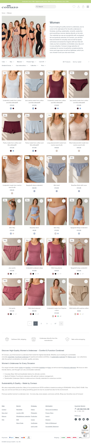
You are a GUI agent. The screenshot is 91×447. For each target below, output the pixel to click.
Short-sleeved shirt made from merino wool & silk (79, 144)
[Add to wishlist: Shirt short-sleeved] (41, 281)
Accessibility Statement (52, 426)
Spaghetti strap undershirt (34, 185)
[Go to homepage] (17, 6)
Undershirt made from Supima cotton (56, 309)
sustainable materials (58, 357)
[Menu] (87, 6)
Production (34, 416)
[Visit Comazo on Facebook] (76, 419)
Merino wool (72, 357)
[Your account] (78, 6)
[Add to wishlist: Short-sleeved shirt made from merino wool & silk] (86, 116)
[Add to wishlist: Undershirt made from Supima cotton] (63, 281)
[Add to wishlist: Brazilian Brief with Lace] (86, 158)
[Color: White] (13, 274)
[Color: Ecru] (80, 314)
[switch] (85, 436)
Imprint (47, 416)
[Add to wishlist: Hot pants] (19, 281)
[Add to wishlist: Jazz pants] (19, 241)
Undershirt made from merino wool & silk (12, 186)
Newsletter (19, 409)
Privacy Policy (49, 413)
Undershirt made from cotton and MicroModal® (12, 101)
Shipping (48, 419)
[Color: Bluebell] (34, 233)
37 (55, 323)
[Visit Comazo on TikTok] (87, 419)
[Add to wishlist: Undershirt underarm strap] (41, 241)
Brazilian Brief (34, 227)
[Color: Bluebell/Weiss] (11, 233)
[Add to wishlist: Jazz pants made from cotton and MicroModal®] (41, 73)
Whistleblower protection (23, 416)
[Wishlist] (74, 6)
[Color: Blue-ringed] (34, 191)
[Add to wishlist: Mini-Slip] (19, 201)
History (33, 409)
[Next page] (61, 323)
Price (42, 65)
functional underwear (22, 357)
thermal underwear (70, 367)
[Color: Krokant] (53, 316)
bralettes (42, 367)
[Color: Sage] (58, 316)
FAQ (3, 419)
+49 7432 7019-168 (83, 409)
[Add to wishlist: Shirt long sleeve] (63, 241)
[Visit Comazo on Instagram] (80, 419)
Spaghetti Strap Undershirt (79, 227)
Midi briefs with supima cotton (79, 308)
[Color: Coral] (55, 316)
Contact (4, 409)
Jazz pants (12, 268)
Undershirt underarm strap (34, 268)
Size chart (4, 413)
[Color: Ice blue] (11, 108)
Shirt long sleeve (56, 268)
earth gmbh (34, 426)
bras (49, 367)
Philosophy (34, 413)
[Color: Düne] (56, 151)
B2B (17, 419)
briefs (21, 367)
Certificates (34, 423)
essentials (11, 357)
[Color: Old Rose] (8, 274)
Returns (4, 416)
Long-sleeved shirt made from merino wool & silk (56, 144)
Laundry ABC (20, 413)
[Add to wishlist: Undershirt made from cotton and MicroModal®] (19, 73)
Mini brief (57, 185)
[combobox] (46, 6)
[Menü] (88, 425)
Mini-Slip (12, 227)
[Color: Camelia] (13, 233)
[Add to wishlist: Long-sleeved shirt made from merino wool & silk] (63, 116)
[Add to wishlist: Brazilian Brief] (41, 201)
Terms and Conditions (52, 409)
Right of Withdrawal (51, 423)
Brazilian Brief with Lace (79, 185)
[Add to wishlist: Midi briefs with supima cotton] (86, 281)
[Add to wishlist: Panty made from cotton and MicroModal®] (19, 116)
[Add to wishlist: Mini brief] (63, 158)
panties (28, 367)
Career (33, 419)
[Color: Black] (11, 274)
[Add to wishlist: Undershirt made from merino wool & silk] (19, 158)
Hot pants (12, 308)
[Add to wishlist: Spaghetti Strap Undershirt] (86, 201)
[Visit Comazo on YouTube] (83, 419)
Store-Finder (19, 423)
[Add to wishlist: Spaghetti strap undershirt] (41, 158)
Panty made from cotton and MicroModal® (12, 144)
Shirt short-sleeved (34, 308)
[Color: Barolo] (13, 108)
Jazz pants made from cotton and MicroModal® (34, 101)
